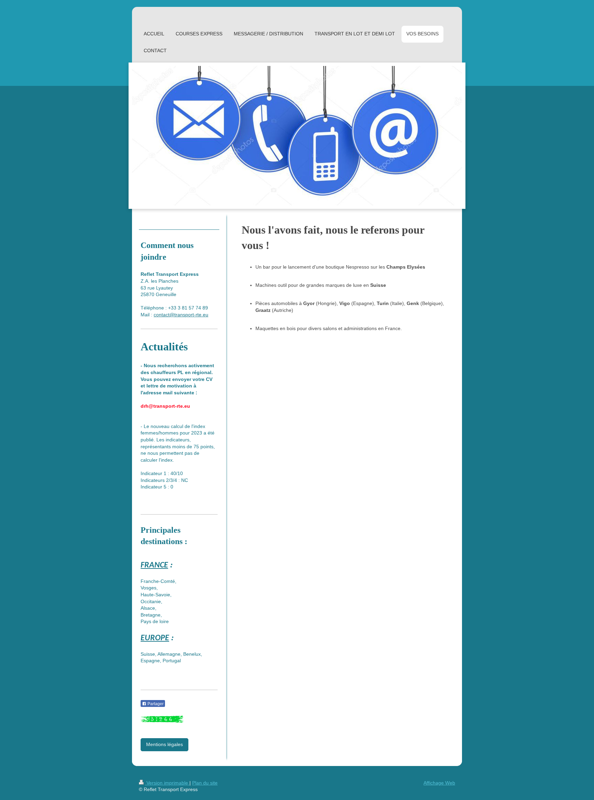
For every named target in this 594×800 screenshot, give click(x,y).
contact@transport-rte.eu (181, 314)
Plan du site (205, 783)
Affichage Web (439, 783)
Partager (155, 703)
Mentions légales (164, 744)
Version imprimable (167, 783)
